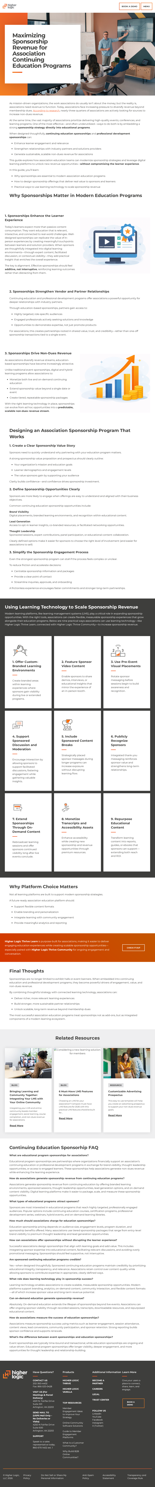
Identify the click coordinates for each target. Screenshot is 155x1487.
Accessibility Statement (109, 1477)
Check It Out (133, 948)
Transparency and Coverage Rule (136, 1477)
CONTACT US (40, 1380)
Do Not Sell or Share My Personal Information (53, 1477)
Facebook (97, 1419)
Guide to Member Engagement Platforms (72, 1434)
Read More (16, 1125)
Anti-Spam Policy (88, 1477)
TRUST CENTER (100, 1399)
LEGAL (95, 1394)
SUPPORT (38, 1436)
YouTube (96, 1416)
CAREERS (97, 1389)
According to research (46, 110)
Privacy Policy (27, 1477)
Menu (146, 6)
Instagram (97, 1422)
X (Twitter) (97, 1425)
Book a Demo (129, 6)
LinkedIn (96, 1413)
